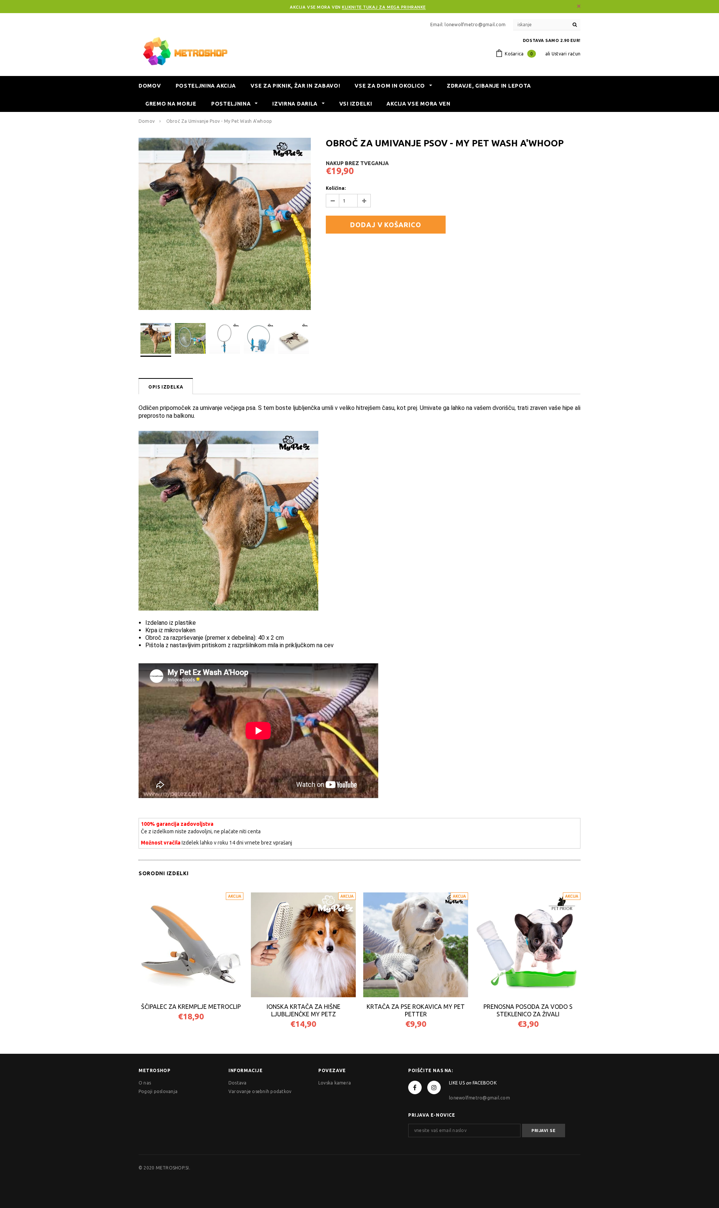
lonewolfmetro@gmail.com (479, 1097)
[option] (225, 224)
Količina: (336, 188)
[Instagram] (434, 1087)
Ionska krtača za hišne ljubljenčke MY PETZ (303, 1010)
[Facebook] (415, 1087)
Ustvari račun (566, 53)
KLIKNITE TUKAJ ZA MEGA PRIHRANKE (384, 7)
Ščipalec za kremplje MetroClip (191, 1006)
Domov (147, 121)
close (578, 6)
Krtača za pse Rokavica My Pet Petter (416, 1010)
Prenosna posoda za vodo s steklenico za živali (528, 1010)
